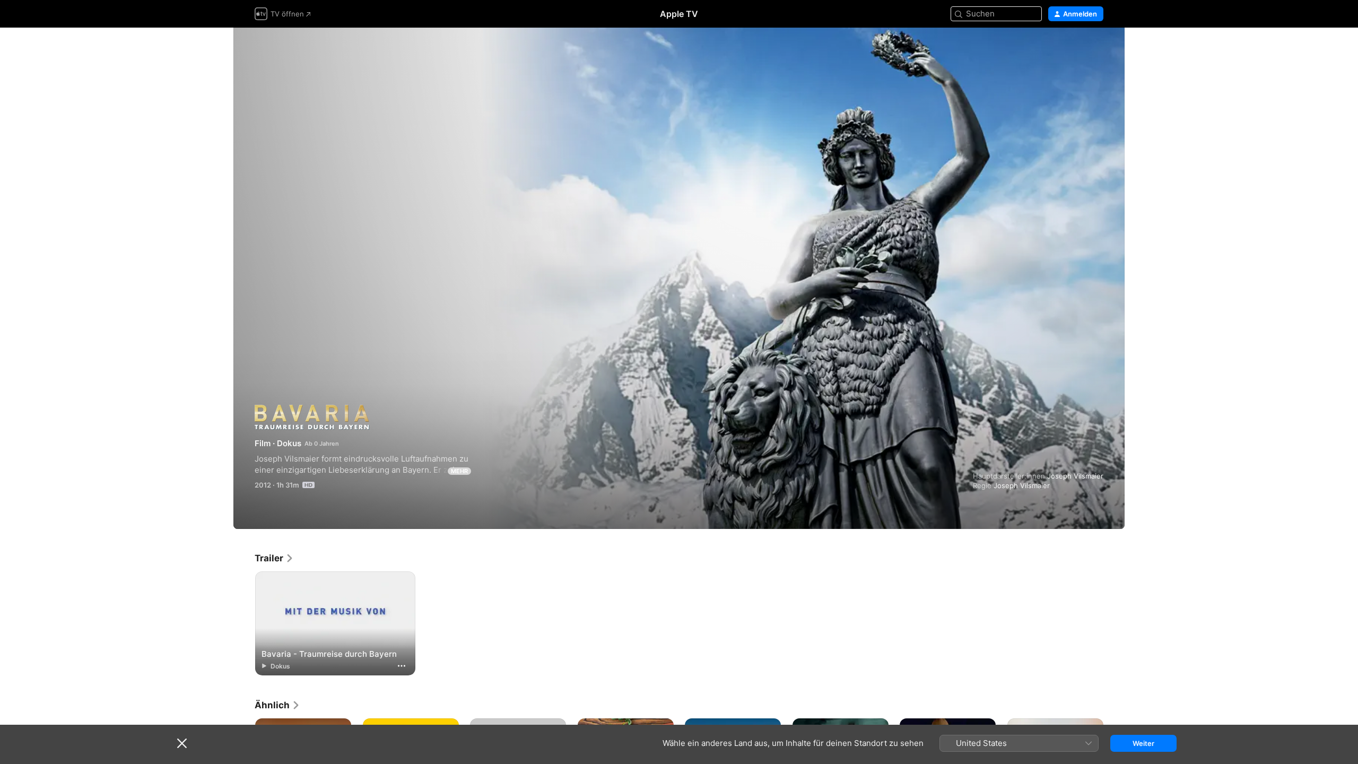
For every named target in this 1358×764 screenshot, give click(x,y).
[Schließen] (182, 743)
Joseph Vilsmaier (1075, 476)
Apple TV (679, 13)
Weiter (1143, 743)
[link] (274, 558)
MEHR (459, 471)
